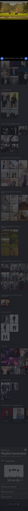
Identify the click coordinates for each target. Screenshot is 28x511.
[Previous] (2, 58)
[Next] (26, 58)
